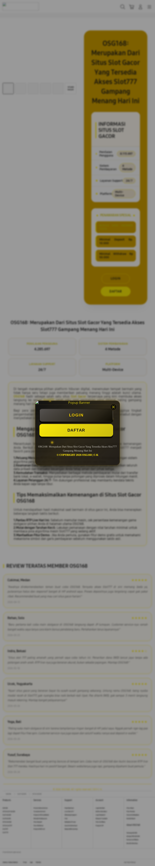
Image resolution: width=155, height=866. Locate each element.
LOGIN (76, 415)
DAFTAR (76, 430)
